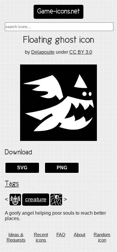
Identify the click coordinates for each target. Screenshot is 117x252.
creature (35, 199)
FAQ (60, 234)
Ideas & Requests (16, 237)
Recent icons (41, 237)
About (79, 234)
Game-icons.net (58, 11)
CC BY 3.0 (80, 52)
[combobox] (59, 26)
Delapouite (43, 52)
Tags (12, 184)
